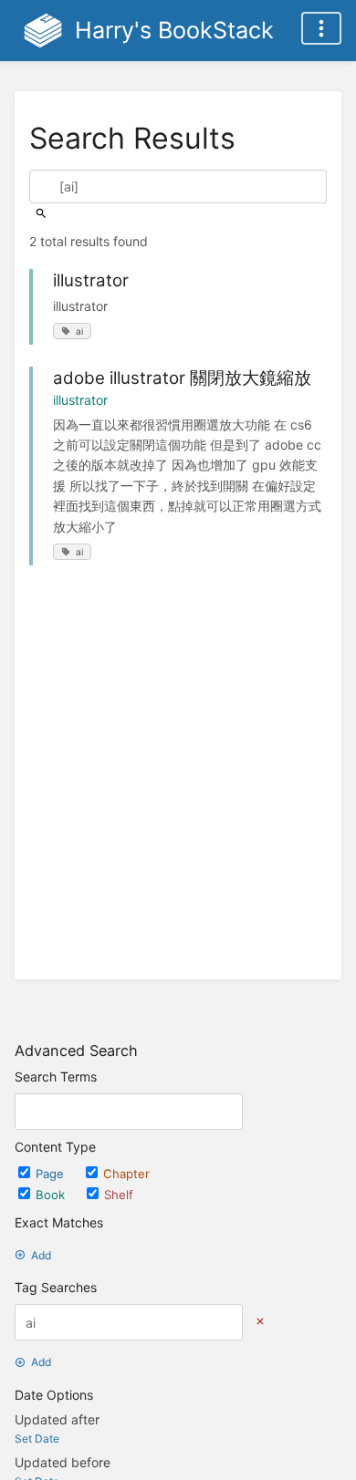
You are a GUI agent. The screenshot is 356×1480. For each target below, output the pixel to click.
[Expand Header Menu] (321, 28)
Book (52, 1194)
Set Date (37, 1438)
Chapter (126, 1173)
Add (41, 1255)
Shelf (118, 1194)
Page (52, 1173)
